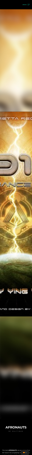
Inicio (8, 17)
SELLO (8, 28)
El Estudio (12, 20)
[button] (28, 6)
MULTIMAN (11, 24)
